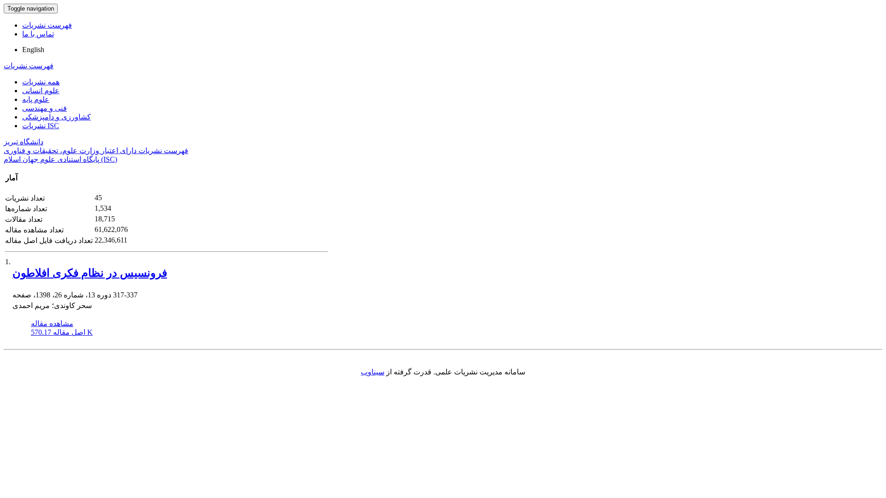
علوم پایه (35, 99)
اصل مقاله (62, 332)
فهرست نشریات (47, 25)
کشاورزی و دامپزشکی (56, 117)
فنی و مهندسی (44, 108)
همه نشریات (41, 82)
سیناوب (372, 372)
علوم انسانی (41, 91)
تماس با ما (38, 34)
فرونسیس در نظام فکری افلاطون (89, 273)
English (33, 49)
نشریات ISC (40, 126)
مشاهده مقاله (52, 323)
